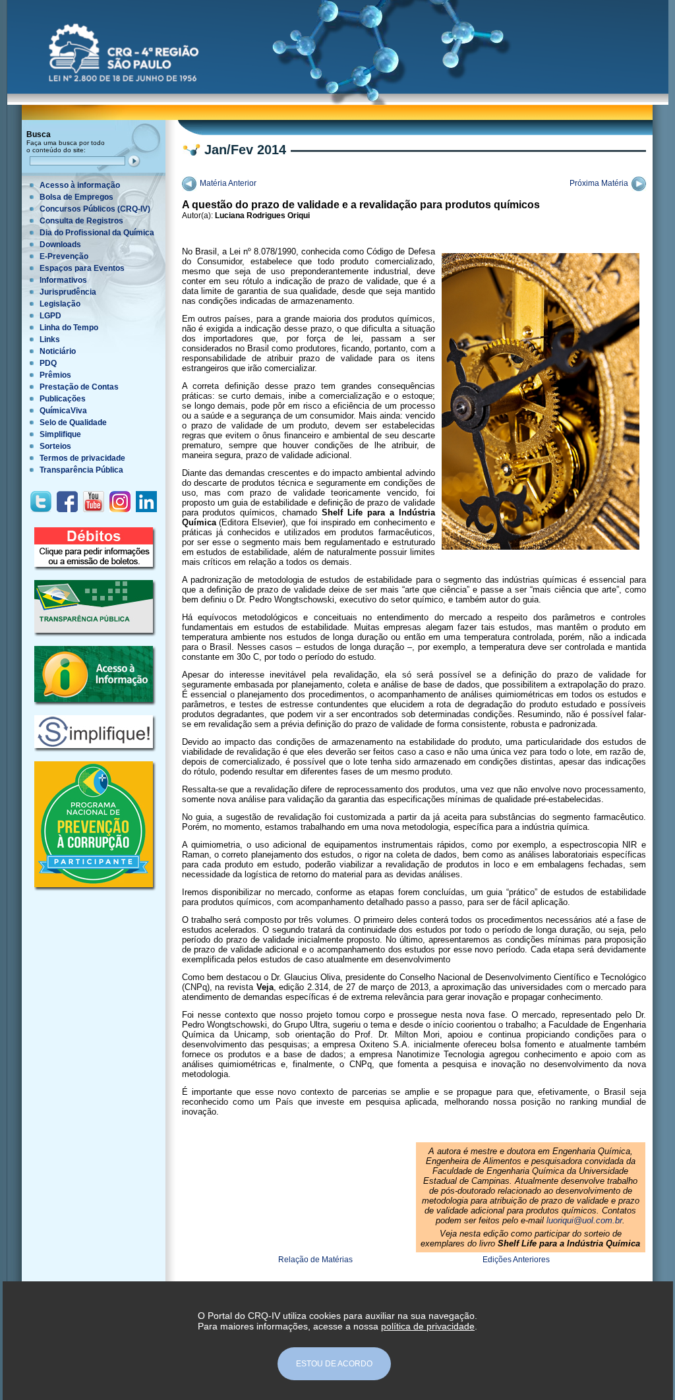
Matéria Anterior (228, 183)
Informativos (63, 280)
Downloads (60, 244)
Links (50, 339)
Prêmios (55, 375)
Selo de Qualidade (73, 422)
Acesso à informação (80, 185)
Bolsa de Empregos (76, 197)
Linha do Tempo (69, 327)
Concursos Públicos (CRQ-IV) (95, 209)
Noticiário (58, 351)
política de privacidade (428, 1326)
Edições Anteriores (516, 1259)
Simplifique (60, 434)
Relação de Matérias (315, 1259)
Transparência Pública (81, 470)
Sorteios (55, 446)
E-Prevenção (64, 256)
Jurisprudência (68, 292)
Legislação (60, 303)
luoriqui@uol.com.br (584, 1220)
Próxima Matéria (599, 183)
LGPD (50, 315)
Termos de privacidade (82, 458)
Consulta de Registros (81, 220)
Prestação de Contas (79, 387)
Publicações (63, 398)
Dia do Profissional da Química (97, 232)
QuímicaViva (63, 410)
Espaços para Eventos (82, 268)
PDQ (48, 363)
